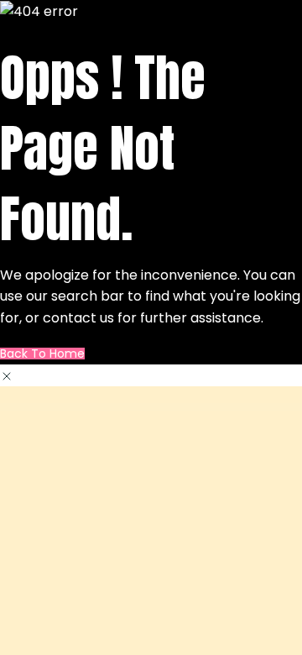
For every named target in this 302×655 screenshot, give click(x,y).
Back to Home (42, 353)
